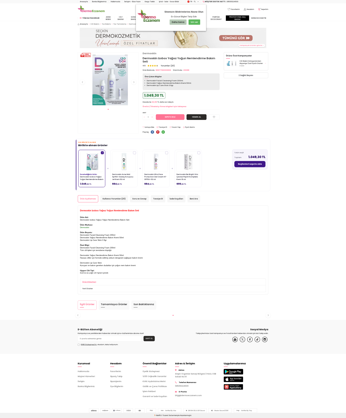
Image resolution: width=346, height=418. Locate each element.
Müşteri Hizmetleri (86, 376)
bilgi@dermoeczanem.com (188, 395)
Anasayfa (84, 1)
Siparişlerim (115, 381)
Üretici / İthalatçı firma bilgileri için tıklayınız (164, 106)
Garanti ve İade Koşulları (155, 396)
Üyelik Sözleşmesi (151, 371)
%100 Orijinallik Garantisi (154, 376)
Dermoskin (149, 53)
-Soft (157, 415)
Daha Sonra (178, 22)
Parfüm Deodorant (216, 18)
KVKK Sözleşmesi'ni (89, 344)
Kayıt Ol (149, 338)
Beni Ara (194, 198)
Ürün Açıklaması (88, 198)
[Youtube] (235, 341)
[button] (108, 109)
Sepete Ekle (170, 117)
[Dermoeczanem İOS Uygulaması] (238, 379)
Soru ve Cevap (139, 198)
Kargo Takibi (150, 1)
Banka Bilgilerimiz (99, 1)
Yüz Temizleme (119, 24)
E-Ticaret (164, 415)
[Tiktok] (257, 341)
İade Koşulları (176, 198)
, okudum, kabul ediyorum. (99, 345)
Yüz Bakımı (106, 24)
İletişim (81, 381)
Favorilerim (115, 371)
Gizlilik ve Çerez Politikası (155, 386)
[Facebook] (250, 341)
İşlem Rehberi (149, 391)
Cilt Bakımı (121, 18)
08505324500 (182, 386)
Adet (144, 113)
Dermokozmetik (258, 18)
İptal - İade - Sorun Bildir (169, 1)
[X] (242, 341)
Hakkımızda (115, 1)
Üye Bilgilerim (116, 386)
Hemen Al (196, 117)
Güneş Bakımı (134, 18)
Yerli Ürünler (87, 288)
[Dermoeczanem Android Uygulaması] (238, 371)
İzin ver (194, 22)
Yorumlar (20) (168, 65)
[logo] (91, 9)
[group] (108, 79)
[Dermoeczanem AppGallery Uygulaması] (238, 387)
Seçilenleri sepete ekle (250, 164)
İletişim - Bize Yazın (132, 1)
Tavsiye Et (162, 127)
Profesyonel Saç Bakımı (237, 18)
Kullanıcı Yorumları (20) (114, 198)
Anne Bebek (108, 18)
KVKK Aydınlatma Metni (154, 381)
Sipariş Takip (116, 376)
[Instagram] (264, 341)
